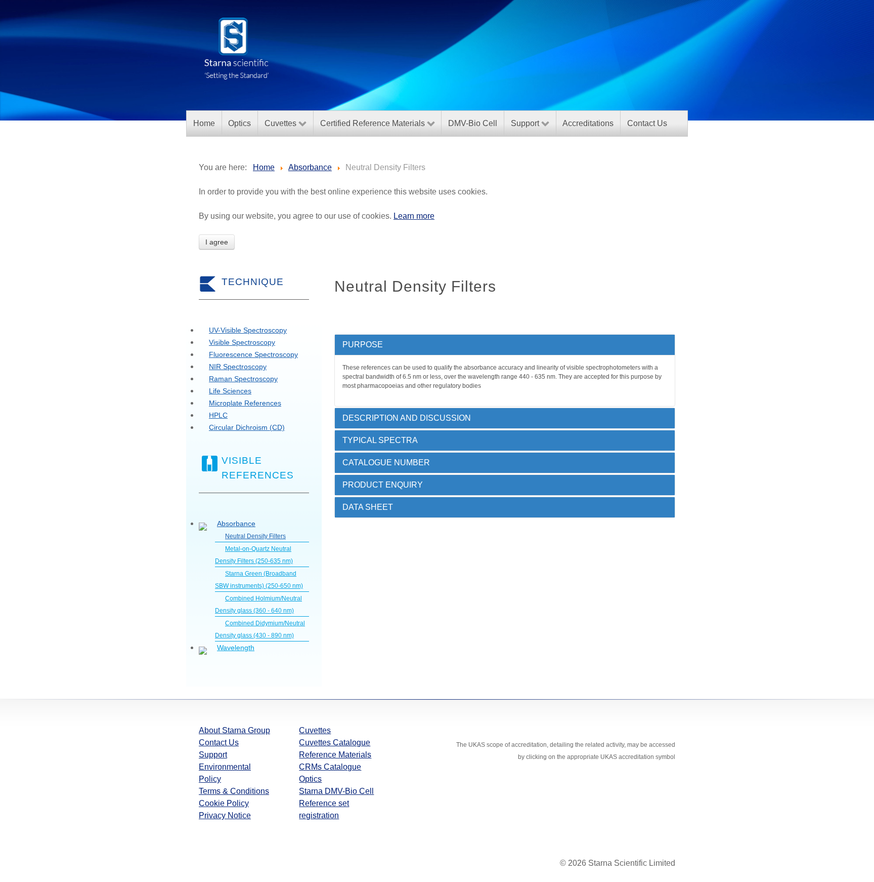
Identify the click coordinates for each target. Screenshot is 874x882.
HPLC (218, 415)
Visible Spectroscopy (242, 342)
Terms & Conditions (234, 791)
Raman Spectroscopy (243, 379)
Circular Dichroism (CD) (247, 427)
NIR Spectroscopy (238, 367)
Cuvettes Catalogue (334, 742)
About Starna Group (234, 730)
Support (213, 754)
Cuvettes (315, 730)
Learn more (414, 216)
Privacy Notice (225, 815)
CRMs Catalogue (330, 767)
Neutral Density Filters (255, 536)
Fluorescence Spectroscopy (253, 354)
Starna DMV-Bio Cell (336, 791)
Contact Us (219, 742)
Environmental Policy (225, 773)
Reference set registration (324, 809)
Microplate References (245, 403)
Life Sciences (230, 391)
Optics (310, 779)
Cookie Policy (224, 803)
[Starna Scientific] (237, 48)
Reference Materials (335, 754)
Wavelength (235, 648)
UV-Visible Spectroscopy (248, 330)
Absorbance (236, 523)
